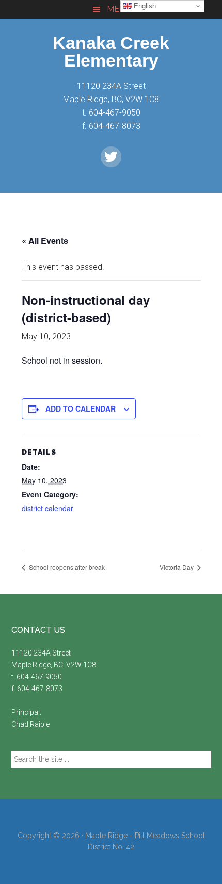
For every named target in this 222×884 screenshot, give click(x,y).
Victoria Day (177, 567)
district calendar (47, 508)
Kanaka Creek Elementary (111, 51)
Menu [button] (119, 9)
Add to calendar (80, 408)
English (144, 6)
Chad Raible (30, 724)
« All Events (45, 241)
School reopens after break (66, 567)
